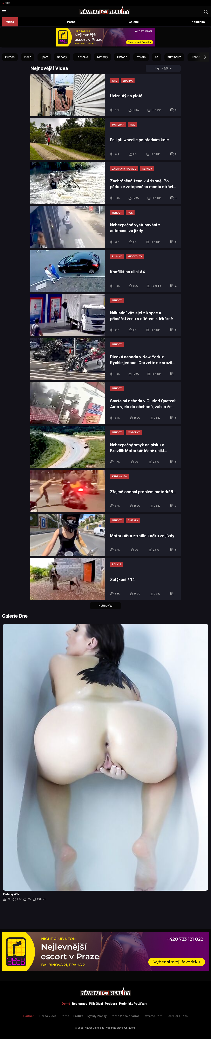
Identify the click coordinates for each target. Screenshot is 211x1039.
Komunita (198, 22)
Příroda (10, 57)
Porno (71, 22)
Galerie (134, 22)
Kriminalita (174, 57)
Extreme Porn (153, 1016)
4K (156, 57)
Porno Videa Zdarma (125, 1016)
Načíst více (106, 605)
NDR (7, 3)
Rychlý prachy (97, 1016)
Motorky (102, 57)
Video (27, 57)
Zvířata (141, 57)
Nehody (62, 57)
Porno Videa (47, 1016)
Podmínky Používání (133, 1003)
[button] (201, 57)
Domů (66, 1003)
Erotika (78, 1016)
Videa (10, 22)
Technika (82, 57)
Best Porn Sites (177, 1016)
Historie (122, 57)
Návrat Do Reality (94, 1027)
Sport (44, 57)
